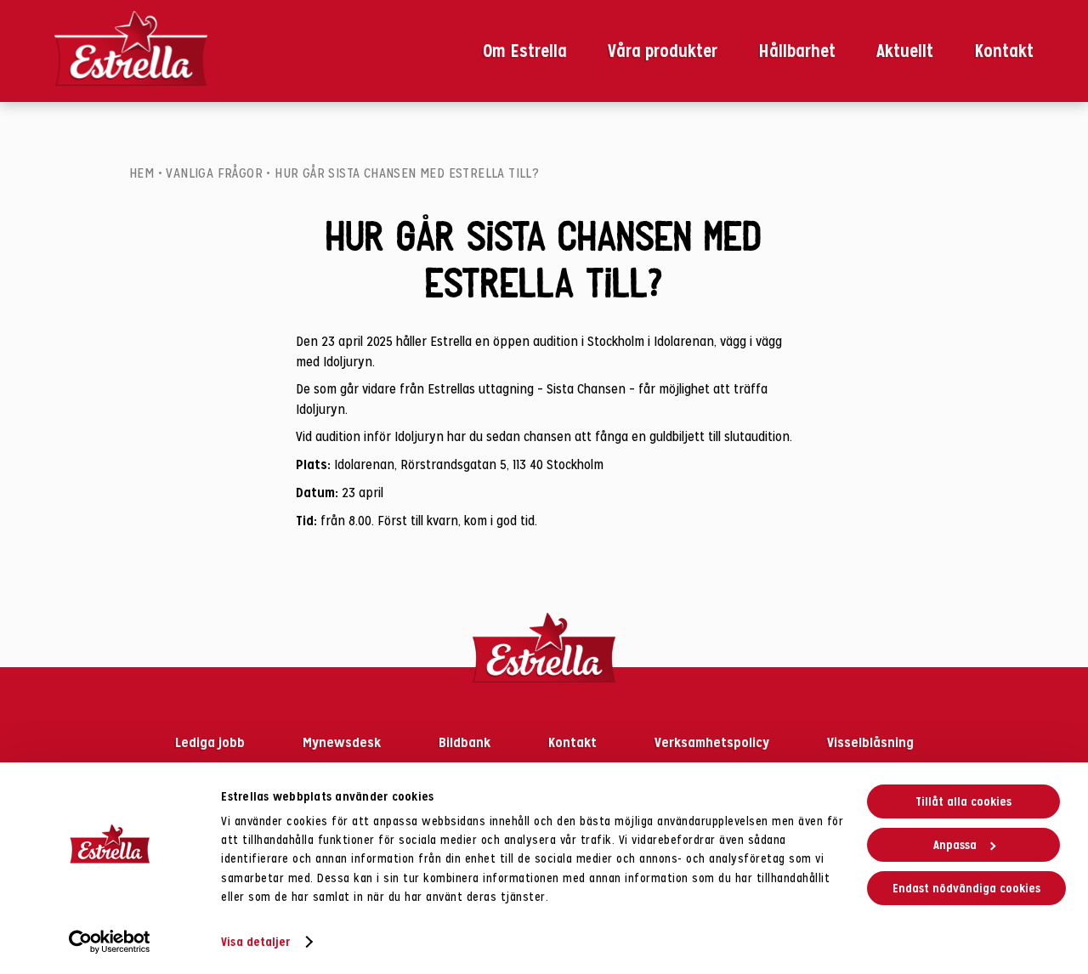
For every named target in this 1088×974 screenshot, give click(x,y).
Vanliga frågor (214, 173)
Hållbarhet (797, 51)
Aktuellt (904, 51)
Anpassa (955, 844)
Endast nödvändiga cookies (966, 888)
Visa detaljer (255, 941)
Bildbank (466, 741)
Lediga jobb (211, 741)
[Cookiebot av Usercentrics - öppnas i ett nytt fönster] (110, 942)
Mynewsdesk (343, 741)
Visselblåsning (870, 741)
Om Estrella (525, 51)
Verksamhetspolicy (713, 741)
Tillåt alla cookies (963, 801)
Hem (141, 173)
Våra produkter (662, 51)
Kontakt (1004, 51)
